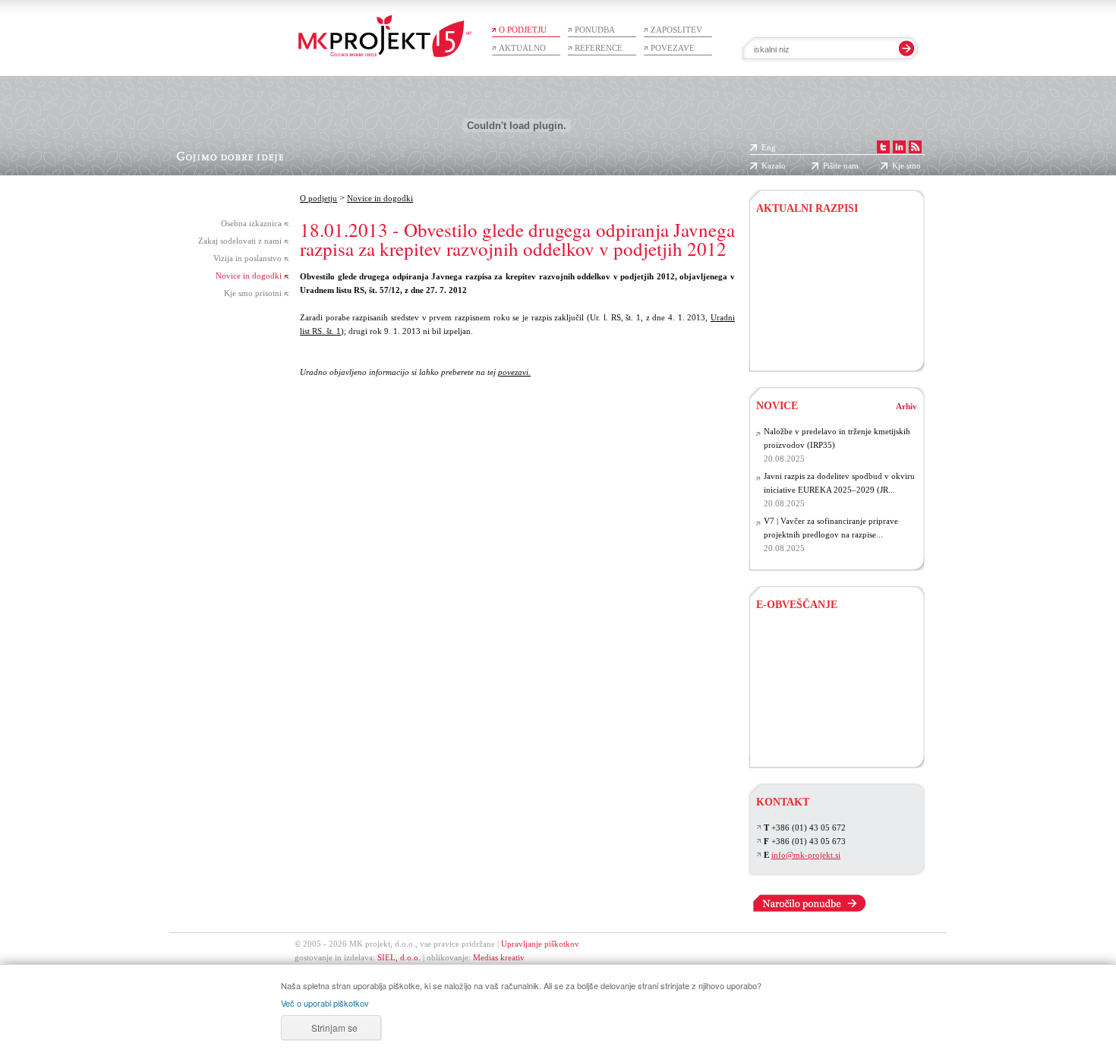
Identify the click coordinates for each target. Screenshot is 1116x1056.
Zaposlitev (676, 29)
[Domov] (384, 28)
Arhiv (906, 406)
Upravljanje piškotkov (540, 943)
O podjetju (523, 29)
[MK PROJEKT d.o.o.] (901, 147)
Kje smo (906, 165)
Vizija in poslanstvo (247, 258)
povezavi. (514, 372)
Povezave (673, 47)
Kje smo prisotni (253, 293)
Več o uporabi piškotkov (325, 1003)
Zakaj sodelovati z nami (240, 240)
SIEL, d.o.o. (399, 957)
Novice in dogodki (249, 275)
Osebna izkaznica (251, 223)
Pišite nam (841, 165)
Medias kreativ (499, 957)
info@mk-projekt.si (805, 854)
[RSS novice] (917, 147)
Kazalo (773, 165)
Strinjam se (334, 1027)
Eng (768, 147)
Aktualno (522, 47)
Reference (599, 47)
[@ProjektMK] (885, 147)
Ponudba (595, 29)
